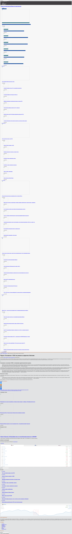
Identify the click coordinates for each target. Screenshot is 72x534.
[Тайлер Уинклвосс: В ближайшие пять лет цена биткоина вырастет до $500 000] (6, 42)
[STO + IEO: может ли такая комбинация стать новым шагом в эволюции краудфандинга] (6, 290)
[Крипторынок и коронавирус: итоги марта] (6, 233)
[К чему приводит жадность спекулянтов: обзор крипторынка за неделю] (6, 207)
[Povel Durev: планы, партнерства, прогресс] (6, 163)
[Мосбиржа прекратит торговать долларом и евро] (6, 150)
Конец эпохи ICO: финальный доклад (9, 279)
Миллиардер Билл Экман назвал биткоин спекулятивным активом (12, 412)
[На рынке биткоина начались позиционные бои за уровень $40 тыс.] (16, 194)
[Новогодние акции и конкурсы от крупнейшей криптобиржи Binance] (6, 315)
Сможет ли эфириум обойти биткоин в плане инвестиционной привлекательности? (16, 215)
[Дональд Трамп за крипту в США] (6, 143)
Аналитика (3, 180)
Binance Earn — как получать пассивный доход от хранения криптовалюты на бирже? (15, 310)
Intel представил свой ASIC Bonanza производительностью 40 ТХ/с (14, 114)
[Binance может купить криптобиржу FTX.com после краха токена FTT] (6, 341)
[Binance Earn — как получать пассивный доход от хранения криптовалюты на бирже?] (16, 308)
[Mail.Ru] (36, 387)
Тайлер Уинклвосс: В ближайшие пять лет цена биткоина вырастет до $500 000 (18, 436)
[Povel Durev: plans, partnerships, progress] (6, 156)
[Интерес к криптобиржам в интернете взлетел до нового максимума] (6, 55)
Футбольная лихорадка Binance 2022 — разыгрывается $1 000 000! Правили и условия (17, 336)
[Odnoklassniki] (36, 384)
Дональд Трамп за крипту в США (9, 145)
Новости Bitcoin (4, 8)
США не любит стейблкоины (8, 171)
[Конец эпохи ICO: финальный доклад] (6, 277)
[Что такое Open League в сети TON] (16, 137)
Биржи (3, 294)
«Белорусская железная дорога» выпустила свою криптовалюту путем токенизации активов (16, 253)
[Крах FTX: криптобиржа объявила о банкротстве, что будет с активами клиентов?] (6, 328)
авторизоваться (15, 441)
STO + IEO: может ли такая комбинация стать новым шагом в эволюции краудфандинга (17, 292)
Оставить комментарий (11, 357)
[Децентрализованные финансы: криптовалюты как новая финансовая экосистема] (6, 271)
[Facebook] (36, 382)
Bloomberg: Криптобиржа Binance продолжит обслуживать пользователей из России (16, 349)
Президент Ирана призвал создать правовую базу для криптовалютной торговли (16, 37)
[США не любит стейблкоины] (6, 169)
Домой (1, 353)
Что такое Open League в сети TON (7, 138)
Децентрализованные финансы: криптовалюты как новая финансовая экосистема (16, 272)
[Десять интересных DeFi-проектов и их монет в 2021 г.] (6, 264)
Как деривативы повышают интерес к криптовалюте (12, 228)
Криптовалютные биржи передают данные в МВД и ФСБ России (13, 323)
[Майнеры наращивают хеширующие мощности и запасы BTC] (6, 99)
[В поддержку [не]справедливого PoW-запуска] (6, 284)
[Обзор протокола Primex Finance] (6, 176)
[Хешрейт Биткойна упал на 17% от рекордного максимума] (6, 86)
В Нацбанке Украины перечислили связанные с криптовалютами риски (14, 50)
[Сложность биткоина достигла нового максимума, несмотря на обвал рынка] (6, 119)
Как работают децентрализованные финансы (10, 259)
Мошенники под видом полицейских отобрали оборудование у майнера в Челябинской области (16, 24)
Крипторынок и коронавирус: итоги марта (10, 235)
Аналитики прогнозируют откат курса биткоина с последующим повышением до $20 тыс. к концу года (19, 222)
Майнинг (3, 525)
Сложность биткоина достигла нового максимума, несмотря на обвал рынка (15, 120)
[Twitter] (36, 383)
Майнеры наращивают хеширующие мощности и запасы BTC (13, 101)
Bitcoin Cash (3, 123)
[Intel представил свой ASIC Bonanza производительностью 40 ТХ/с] (6, 112)
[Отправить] (36, 389)
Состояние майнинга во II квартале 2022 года (10, 94)
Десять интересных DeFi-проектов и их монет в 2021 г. (12, 266)
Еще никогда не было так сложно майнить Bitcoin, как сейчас (10, 390)
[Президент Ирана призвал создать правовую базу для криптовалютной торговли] (6, 35)
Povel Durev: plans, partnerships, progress (10, 158)
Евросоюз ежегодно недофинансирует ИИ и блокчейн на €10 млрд (13, 63)
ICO (2, 237)
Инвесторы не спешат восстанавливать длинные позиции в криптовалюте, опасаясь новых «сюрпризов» (19, 202)
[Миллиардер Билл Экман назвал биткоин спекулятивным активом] (6, 29)
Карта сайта (3, 4)
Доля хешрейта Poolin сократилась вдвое (8, 81)
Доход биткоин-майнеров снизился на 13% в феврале (12, 107)
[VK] (36, 386)
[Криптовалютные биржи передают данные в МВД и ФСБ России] (6, 321)
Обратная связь (4, 3)
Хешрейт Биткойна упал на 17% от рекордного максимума (13, 88)
